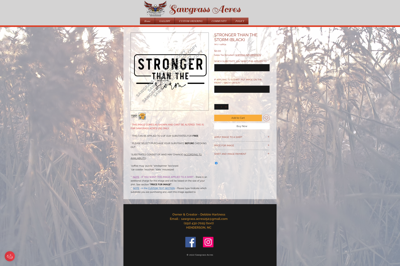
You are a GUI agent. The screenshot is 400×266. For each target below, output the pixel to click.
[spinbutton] (221, 107)
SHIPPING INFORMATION (248, 55)
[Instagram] (208, 242)
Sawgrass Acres (205, 9)
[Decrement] (217, 107)
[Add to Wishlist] (266, 118)
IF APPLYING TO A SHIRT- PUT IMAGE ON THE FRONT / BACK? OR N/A (238, 81)
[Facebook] (190, 242)
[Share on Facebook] (216, 163)
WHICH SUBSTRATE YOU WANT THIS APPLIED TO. (241, 61)
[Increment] (226, 107)
